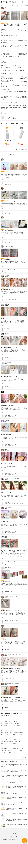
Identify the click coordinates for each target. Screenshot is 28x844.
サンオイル (23, 719)
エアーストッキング (19, 750)
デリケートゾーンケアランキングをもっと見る (18, 149)
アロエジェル (3, 743)
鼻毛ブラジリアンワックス (15, 737)
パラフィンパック (4, 752)
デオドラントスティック (5, 723)
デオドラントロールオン (15, 723)
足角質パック (10, 752)
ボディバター (21, 739)
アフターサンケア (4, 721)
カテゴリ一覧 (11, 836)
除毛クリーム (3, 734)
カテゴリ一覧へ (24, 757)
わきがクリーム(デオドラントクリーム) (18, 725)
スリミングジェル (13, 748)
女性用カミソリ (4, 730)
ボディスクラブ (6, 748)
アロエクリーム (18, 741)
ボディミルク (15, 739)
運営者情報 (5, 839)
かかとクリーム (17, 752)
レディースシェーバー (12, 730)
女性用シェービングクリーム (6, 732)
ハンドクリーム (4, 750)
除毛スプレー (20, 734)
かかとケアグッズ (11, 750)
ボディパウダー (11, 741)
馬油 (2, 748)
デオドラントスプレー (15, 721)
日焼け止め (3, 719)
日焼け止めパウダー (16, 719)
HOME (14, 834)
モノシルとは (17, 836)
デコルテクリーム (15, 743)
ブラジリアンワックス (5, 737)
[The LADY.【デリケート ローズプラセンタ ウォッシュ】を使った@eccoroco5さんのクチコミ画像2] (15, 15)
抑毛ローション (10, 734)
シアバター (9, 743)
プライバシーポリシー (16, 839)
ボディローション (4, 741)
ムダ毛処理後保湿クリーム (18, 732)
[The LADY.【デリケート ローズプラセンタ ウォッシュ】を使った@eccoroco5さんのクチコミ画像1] (5, 15)
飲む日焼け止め (9, 719)
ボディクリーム (4, 739)
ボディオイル (10, 739)
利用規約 (9, 839)
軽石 (21, 752)
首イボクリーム (20, 748)
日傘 (9, 721)
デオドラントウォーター (5, 725)
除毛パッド (15, 734)
